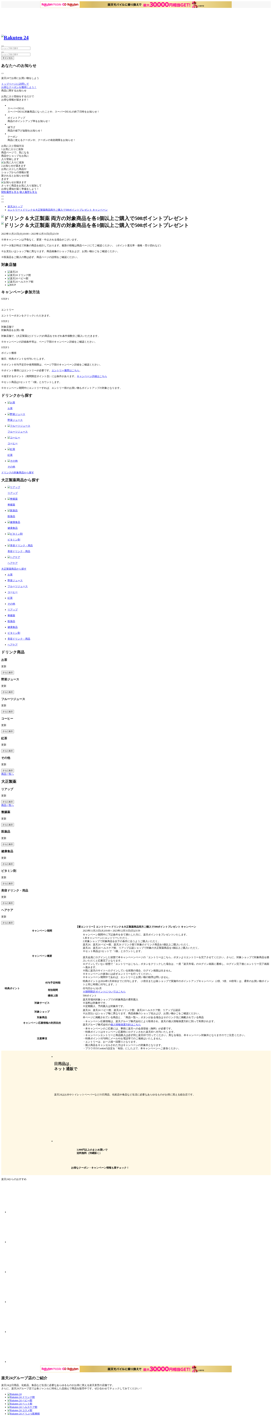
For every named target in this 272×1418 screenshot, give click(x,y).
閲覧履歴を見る (10, 192)
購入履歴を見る (28, 192)
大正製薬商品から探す (13, 568)
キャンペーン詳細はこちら (92, 376)
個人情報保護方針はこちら (125, 1024)
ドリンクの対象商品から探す (17, 472)
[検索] (2, 52)
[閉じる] (2, 73)
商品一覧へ (7, 774)
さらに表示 (8, 672)
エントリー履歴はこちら (65, 370)
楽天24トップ (15, 206)
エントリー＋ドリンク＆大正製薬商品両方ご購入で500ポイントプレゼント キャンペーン (58, 209)
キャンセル (8, 58)
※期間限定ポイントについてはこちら (104, 991)
